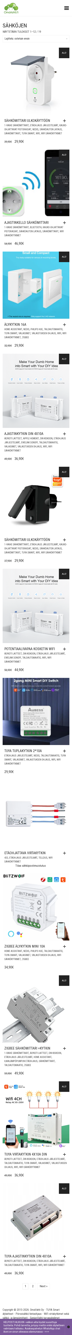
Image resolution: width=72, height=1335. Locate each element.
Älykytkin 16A (15, 324)
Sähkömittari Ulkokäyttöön (27, 120)
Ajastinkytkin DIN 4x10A (23, 434)
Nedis (35, 129)
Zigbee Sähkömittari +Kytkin (27, 1048)
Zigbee (25, 337)
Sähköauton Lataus (51, 129)
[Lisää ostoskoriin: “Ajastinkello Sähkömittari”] (65, 222)
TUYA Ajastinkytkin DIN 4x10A (27, 1256)
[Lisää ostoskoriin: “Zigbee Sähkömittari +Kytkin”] (65, 1048)
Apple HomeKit (31, 438)
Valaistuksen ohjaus (44, 333)
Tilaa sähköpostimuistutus (30, 865)
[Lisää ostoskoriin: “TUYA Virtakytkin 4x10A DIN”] (65, 1154)
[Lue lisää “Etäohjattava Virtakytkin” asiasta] (65, 853)
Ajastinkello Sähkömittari (26, 222)
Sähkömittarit (12, 133)
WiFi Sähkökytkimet (51, 133)
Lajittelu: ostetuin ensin (17, 38)
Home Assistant (13, 329)
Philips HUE (37, 329)
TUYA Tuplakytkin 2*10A (23, 751)
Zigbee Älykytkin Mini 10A (24, 946)
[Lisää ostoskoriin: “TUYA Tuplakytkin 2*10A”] (65, 751)
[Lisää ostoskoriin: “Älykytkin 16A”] (65, 324)
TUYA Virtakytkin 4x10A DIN (25, 1154)
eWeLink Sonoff (29, 442)
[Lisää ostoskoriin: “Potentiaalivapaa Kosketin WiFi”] (65, 649)
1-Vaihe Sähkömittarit (16, 125)
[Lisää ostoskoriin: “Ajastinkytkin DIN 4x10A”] (65, 433)
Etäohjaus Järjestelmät (44, 125)
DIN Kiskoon (46, 438)
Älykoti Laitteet (13, 438)
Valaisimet (25, 333)
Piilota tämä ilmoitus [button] (68, 1327)
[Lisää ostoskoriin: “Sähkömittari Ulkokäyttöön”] (65, 120)
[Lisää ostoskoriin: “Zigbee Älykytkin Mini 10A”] (65, 946)
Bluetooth (36, 227)
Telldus (43, 857)
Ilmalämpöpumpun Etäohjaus (21, 1061)
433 (6, 857)
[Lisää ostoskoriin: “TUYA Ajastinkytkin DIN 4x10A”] (65, 1256)
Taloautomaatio (53, 329)
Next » (44, 1286)
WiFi (38, 133)
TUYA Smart (28, 133)
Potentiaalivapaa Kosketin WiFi (29, 649)
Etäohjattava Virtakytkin (25, 853)
